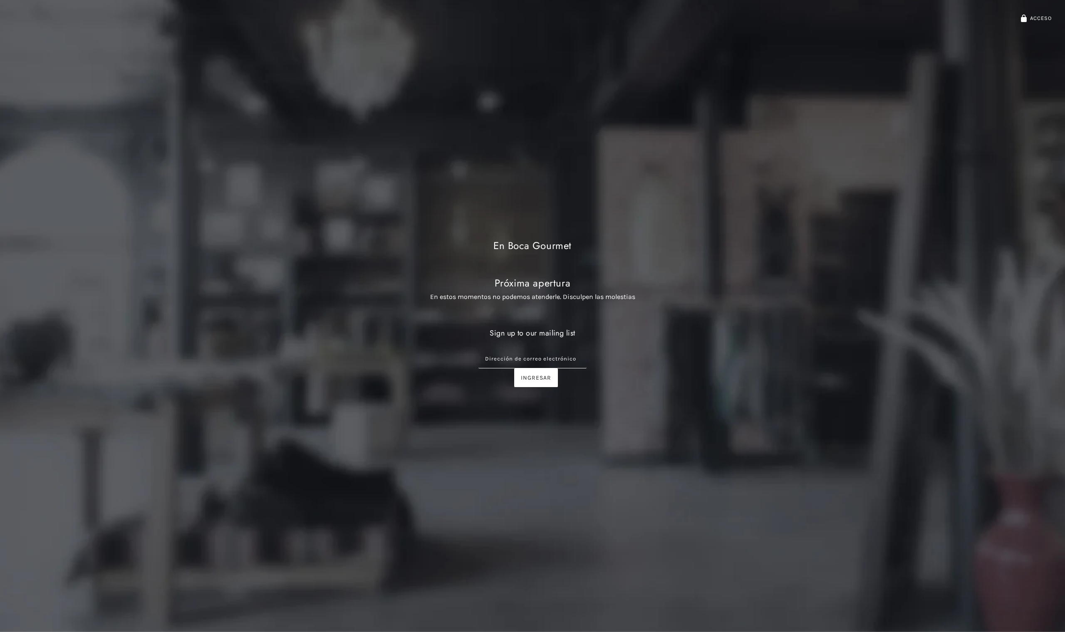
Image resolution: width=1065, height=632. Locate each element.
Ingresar (536, 377)
